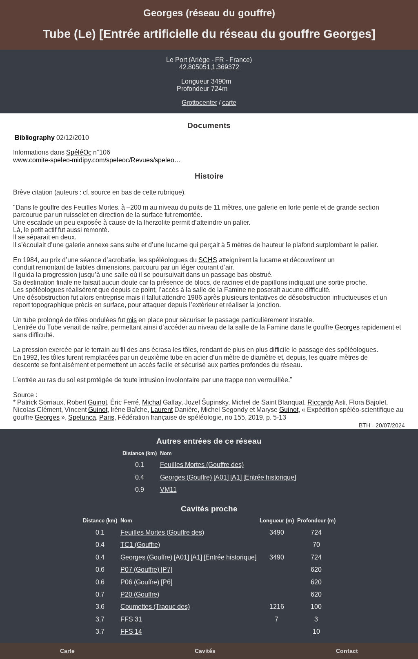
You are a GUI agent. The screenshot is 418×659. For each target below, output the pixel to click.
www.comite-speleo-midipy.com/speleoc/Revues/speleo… (97, 160)
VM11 (168, 489)
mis (132, 319)
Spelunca (82, 417)
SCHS (207, 260)
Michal (151, 402)
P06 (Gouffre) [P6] (146, 582)
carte (229, 102)
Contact (347, 651)
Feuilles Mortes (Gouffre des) (202, 464)
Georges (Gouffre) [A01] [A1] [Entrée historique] (228, 477)
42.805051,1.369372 (209, 67)
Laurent (162, 409)
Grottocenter (199, 102)
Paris (106, 417)
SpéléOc (78, 152)
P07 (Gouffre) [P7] (146, 569)
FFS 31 (131, 619)
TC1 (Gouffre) (140, 544)
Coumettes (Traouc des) (155, 606)
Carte (67, 651)
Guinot (97, 402)
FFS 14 (131, 631)
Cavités (205, 651)
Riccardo (320, 402)
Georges (347, 327)
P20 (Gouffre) (139, 594)
